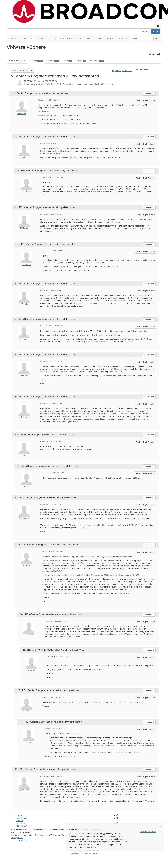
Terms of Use (22, 840)
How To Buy (21, 826)
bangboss (24, 340)
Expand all (116, 71)
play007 (31, 670)
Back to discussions (24, 70)
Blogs (67, 61)
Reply (138, 100)
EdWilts (24, 157)
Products (20, 815)
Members (96, 61)
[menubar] (146, 31)
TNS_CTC (24, 304)
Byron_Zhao (24, 790)
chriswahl (24, 228)
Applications (21, 818)
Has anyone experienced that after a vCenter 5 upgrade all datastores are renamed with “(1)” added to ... (69, 84)
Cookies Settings (148, 831)
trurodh (26, 565)
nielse (29, 742)
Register (145, 31)
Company (20, 823)
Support (19, 821)
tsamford (24, 375)
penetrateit (21, 114)
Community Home (17, 61)
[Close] (161, 826)
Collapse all (127, 71)
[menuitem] (146, 31)
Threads (36, 61)
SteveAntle (24, 518)
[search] (156, 38)
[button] (158, 26)
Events (81, 61)
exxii (24, 455)
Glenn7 (24, 417)
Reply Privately (149, 100)
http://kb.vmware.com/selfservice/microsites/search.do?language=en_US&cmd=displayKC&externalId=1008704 (91, 575)
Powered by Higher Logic (84, 853)
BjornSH (26, 486)
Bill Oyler (29, 635)
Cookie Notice (89, 847)
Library (53, 61)
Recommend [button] (149, 93)
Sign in (155, 31)
